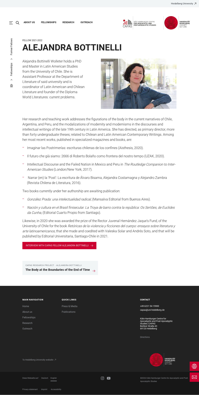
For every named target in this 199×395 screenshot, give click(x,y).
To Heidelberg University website (37, 360)
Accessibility (56, 389)
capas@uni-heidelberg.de (152, 310)
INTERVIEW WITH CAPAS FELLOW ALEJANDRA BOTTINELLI (57, 245)
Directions (145, 337)
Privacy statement (30, 389)
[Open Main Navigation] (12, 22)
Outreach (87, 22)
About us (29, 22)
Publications (68, 311)
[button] (40, 299)
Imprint (44, 389)
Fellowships (48, 22)
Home (25, 306)
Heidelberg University (182, 3)
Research (68, 22)
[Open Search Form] (19, 22)
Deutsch (44, 378)
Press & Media (69, 306)
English (54, 378)
